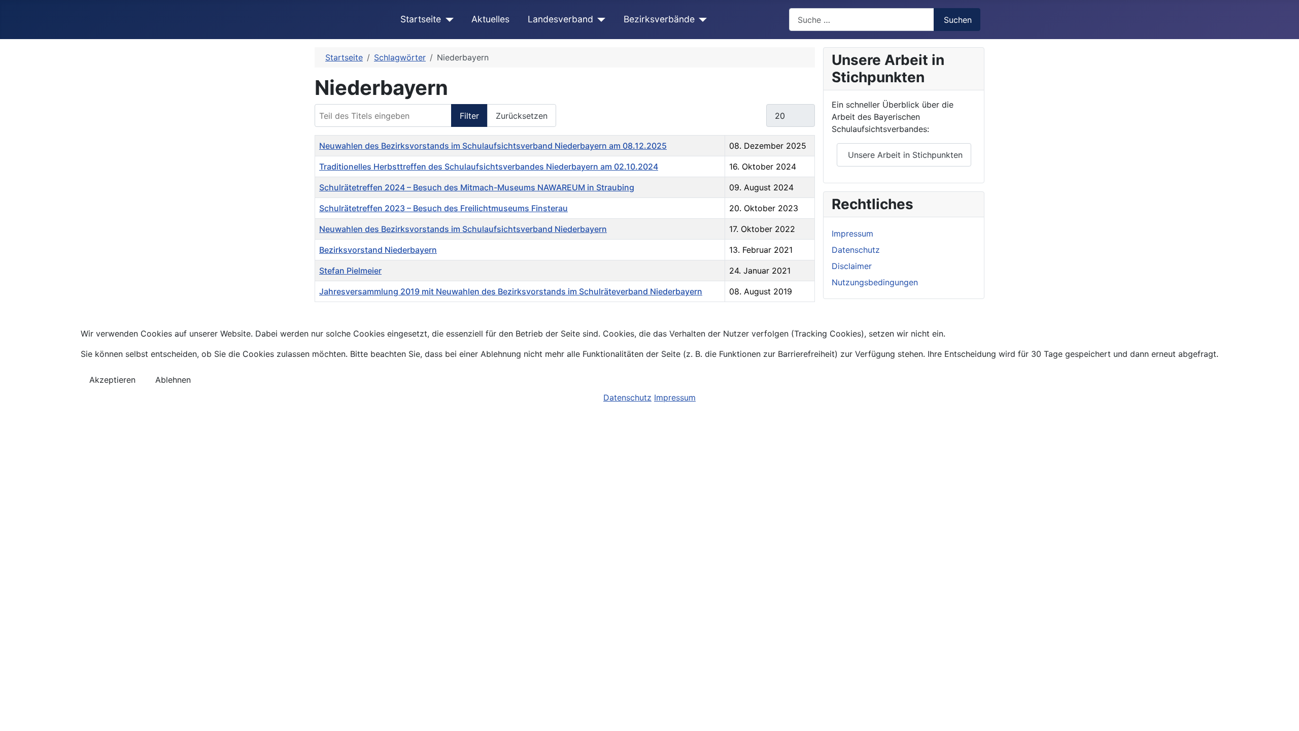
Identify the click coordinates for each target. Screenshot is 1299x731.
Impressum (675, 397)
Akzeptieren (112, 380)
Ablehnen (173, 380)
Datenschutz (627, 397)
